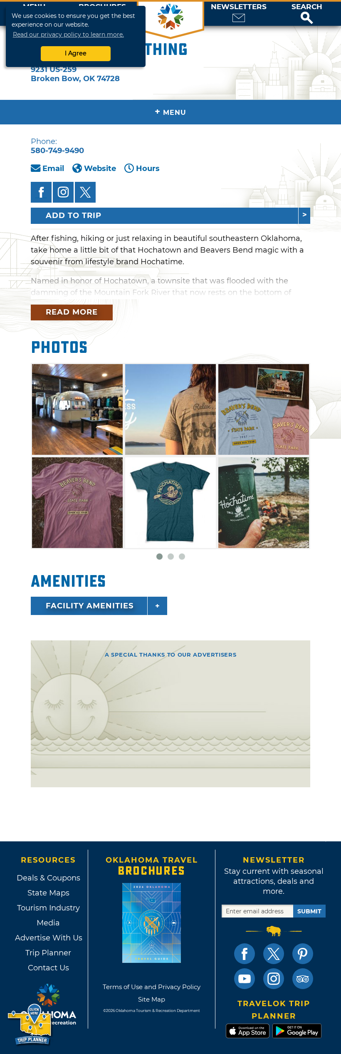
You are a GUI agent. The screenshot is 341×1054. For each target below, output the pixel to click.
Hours (148, 168)
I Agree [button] (75, 53)
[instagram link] (273, 978)
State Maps (48, 893)
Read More (72, 312)
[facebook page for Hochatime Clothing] (41, 192)
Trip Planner (48, 952)
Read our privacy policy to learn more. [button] (68, 34)
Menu (170, 111)
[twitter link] (273, 953)
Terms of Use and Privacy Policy (151, 987)
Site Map (151, 999)
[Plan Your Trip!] (30, 1025)
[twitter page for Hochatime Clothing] (85, 192)
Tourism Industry (48, 908)
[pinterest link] (302, 953)
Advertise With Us (48, 937)
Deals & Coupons (48, 878)
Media (48, 923)
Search (307, 7)
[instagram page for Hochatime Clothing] (63, 192)
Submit (309, 911)
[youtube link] (244, 978)
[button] (307, 14)
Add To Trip (73, 215)
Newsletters (239, 7)
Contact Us (48, 967)
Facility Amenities (89, 605)
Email (53, 168)
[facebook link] (244, 953)
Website (100, 168)
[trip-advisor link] (302, 978)
